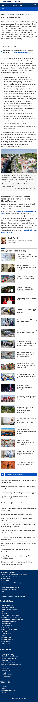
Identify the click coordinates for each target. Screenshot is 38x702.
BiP (3, 592)
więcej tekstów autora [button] (13, 242)
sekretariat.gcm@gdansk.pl (13, 583)
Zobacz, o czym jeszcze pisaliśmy (13, 251)
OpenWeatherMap (19, 596)
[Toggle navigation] (3, 5)
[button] (35, 5)
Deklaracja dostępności (9, 590)
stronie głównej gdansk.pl (22, 52)
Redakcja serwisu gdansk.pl (10, 588)
